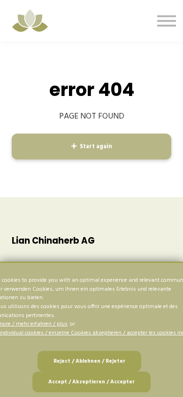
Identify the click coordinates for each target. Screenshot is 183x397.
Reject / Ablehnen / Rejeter (89, 361)
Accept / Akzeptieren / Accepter (91, 382)
